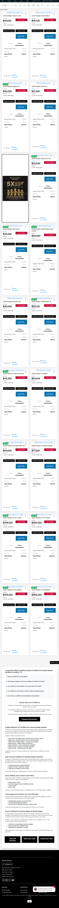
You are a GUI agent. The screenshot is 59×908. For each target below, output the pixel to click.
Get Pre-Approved (21, 37)
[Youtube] (13, 880)
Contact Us (8, 864)
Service (4, 887)
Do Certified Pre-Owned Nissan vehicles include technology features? (26, 691)
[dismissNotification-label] (54, 887)
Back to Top (54, 662)
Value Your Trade (21, 30)
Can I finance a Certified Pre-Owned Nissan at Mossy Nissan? (23, 696)
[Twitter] (9, 880)
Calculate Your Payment (9, 30)
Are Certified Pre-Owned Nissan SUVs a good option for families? (25, 686)
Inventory (24, 887)
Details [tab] (11, 43)
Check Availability (21, 19)
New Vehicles (23, 890)
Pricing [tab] (19, 43)
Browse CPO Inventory (29, 719)
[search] (57, 5)
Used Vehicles (23, 892)
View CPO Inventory (12, 839)
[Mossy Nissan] (6, 5)
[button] (26, 14)
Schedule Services (6, 892)
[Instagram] (6, 880)
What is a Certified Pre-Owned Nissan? (18, 676)
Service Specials (6, 890)
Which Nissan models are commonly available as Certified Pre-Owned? (26, 681)
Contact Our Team (46, 838)
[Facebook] (3, 880)
